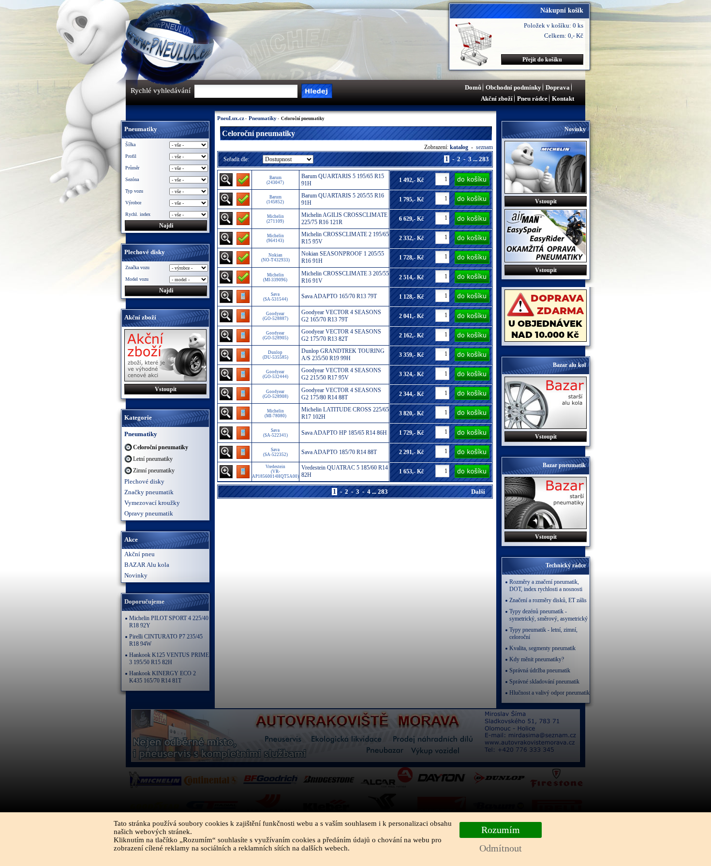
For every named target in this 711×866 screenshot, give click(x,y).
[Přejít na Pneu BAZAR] (165, 379)
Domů (473, 87)
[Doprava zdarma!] (545, 339)
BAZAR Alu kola (146, 564)
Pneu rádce (532, 98)
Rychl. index (137, 214)
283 (484, 159)
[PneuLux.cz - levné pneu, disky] (172, 87)
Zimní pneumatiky (154, 470)
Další (478, 491)
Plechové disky (144, 481)
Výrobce (133, 202)
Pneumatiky (140, 434)
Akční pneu (139, 554)
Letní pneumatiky (153, 459)
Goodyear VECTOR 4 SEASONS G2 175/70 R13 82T (341, 335)
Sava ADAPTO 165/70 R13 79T (339, 296)
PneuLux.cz (230, 118)
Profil (130, 156)
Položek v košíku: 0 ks (553, 25)
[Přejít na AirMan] (545, 260)
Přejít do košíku (542, 59)
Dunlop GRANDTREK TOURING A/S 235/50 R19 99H (343, 355)
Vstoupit (166, 389)
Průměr (132, 167)
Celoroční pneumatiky (160, 447)
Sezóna (132, 179)
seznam (484, 147)
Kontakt (563, 98)
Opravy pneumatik (148, 513)
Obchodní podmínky (513, 87)
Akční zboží (497, 98)
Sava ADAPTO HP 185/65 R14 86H (344, 432)
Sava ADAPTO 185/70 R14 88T (339, 452)
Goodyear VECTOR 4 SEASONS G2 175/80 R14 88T (341, 394)
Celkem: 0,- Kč (563, 35)
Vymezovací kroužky (152, 502)
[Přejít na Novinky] (545, 191)
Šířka (130, 144)
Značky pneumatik (149, 492)
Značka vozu (137, 267)
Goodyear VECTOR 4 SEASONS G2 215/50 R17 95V (341, 374)
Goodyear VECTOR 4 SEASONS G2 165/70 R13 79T (341, 316)
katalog (460, 147)
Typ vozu (134, 191)
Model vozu (136, 279)
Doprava (558, 87)
